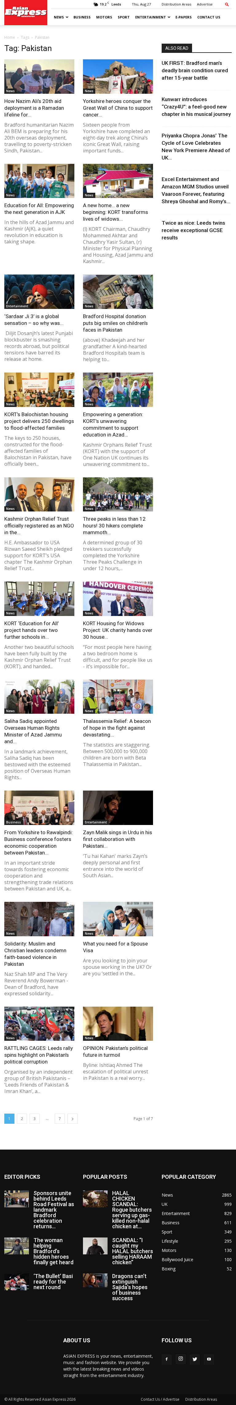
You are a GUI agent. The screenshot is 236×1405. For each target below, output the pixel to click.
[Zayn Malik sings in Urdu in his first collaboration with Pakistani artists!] (118, 808)
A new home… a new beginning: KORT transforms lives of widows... (115, 212)
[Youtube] (209, 1359)
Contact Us (208, 17)
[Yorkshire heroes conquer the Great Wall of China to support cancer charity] (118, 76)
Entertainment (150, 17)
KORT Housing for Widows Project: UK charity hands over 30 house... (117, 630)
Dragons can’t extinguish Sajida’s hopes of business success (130, 1287)
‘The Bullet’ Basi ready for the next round (53, 1281)
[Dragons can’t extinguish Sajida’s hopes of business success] (95, 1280)
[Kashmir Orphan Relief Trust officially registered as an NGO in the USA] (39, 494)
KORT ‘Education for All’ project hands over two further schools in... (31, 630)
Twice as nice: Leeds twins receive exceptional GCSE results (193, 230)
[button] (227, 4)
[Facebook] (166, 1359)
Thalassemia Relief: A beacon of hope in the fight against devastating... (117, 728)
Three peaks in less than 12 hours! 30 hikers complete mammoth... (114, 525)
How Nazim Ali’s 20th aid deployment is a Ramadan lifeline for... (34, 108)
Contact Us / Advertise (160, 1399)
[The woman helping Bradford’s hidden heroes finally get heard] (16, 1245)
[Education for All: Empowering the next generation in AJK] (39, 181)
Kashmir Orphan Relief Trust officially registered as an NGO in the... (39, 525)
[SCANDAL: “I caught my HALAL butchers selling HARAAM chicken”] (95, 1245)
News (59, 17)
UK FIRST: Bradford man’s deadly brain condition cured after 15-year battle (195, 70)
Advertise (205, 4)
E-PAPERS (183, 17)
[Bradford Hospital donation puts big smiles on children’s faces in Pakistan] (118, 291)
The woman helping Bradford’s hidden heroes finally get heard (53, 1251)
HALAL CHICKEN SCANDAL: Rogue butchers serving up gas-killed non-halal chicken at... (132, 1209)
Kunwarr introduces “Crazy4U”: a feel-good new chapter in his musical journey (196, 106)
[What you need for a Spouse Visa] (118, 919)
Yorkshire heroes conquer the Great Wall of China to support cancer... (118, 108)
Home (9, 37)
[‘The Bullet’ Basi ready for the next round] (16, 1281)
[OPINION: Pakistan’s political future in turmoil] (118, 1024)
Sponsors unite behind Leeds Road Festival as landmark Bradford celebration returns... (53, 1209)
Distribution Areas (176, 4)
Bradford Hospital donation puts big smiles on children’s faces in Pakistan (115, 323)
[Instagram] (181, 1359)
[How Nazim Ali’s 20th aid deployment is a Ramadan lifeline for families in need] (39, 76)
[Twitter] (195, 1359)
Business (82, 17)
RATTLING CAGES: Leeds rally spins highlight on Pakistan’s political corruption (38, 1055)
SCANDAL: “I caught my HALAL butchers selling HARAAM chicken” (132, 1251)
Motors (104, 17)
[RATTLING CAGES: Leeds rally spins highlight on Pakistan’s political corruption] (39, 1024)
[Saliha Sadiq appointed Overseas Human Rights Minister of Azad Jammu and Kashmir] (39, 697)
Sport (124, 17)
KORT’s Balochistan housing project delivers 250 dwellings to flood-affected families (39, 421)
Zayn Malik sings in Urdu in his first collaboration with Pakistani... (117, 839)
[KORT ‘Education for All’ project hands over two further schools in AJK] (39, 599)
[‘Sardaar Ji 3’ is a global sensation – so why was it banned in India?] (39, 291)
